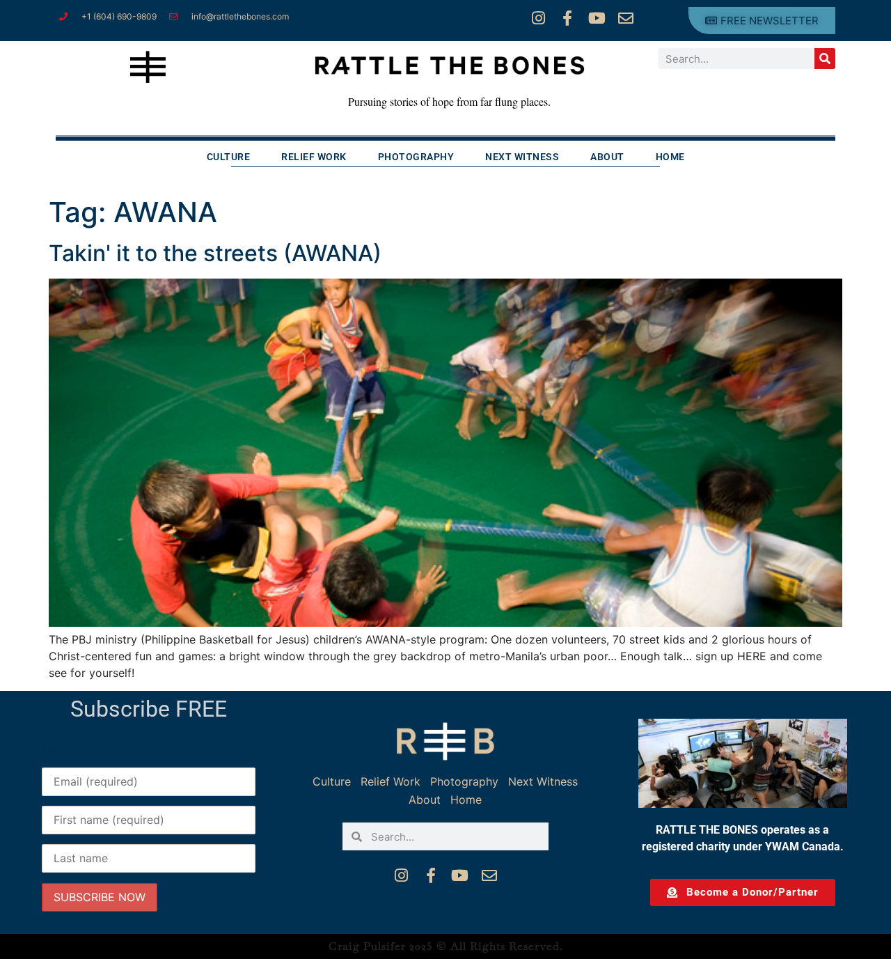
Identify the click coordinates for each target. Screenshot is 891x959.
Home (670, 156)
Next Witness (522, 156)
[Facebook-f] (567, 18)
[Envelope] (625, 18)
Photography (416, 156)
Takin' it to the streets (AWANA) (215, 253)
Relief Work (314, 156)
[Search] (824, 58)
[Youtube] (596, 18)
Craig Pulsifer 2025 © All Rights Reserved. (446, 946)
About (607, 156)
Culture (229, 156)
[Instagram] (538, 18)
